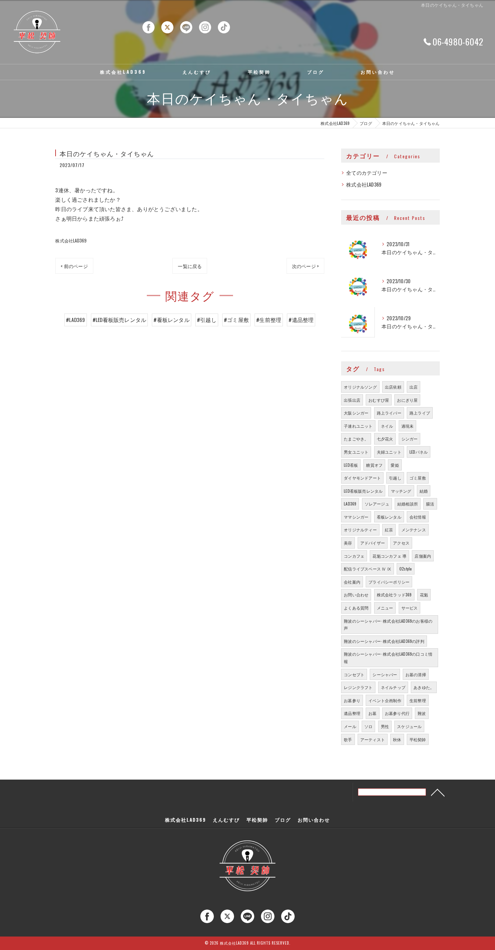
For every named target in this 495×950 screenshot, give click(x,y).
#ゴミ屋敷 (236, 319)
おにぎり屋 (407, 400)
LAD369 (350, 503)
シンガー (409, 438)
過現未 (407, 426)
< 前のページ (74, 265)
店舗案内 (423, 556)
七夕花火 (385, 438)
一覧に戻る (190, 265)
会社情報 (417, 517)
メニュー (385, 608)
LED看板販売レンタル (363, 491)
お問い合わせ (356, 594)
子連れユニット (358, 426)
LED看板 (351, 465)
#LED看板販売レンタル (119, 319)
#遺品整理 (301, 319)
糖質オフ (374, 465)
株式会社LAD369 (71, 240)
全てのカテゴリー (366, 172)
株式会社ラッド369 (394, 594)
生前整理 (417, 700)
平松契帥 (417, 739)
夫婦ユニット (389, 452)
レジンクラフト (358, 687)
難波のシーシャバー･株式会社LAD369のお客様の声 (388, 624)
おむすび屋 (378, 400)
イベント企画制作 (384, 700)
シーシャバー (384, 674)
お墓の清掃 (415, 674)
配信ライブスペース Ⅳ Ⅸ (367, 568)
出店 (413, 387)
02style (405, 568)
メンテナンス (413, 529)
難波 (422, 713)
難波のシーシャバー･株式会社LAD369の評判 (384, 641)
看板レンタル (389, 517)
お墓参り (352, 700)
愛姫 (395, 465)
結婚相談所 (407, 503)
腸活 (430, 503)
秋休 (397, 739)
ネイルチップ (393, 687)
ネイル (387, 426)
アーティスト (372, 739)
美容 (348, 543)
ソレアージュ (377, 503)
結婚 (424, 491)
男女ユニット (356, 452)
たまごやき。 (356, 438)
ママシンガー (356, 517)
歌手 (348, 739)
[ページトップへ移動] (437, 792)
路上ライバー (389, 413)
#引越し (207, 319)
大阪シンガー (356, 413)
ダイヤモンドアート (362, 478)
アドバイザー (372, 543)
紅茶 (389, 529)
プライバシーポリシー (388, 582)
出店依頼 (393, 387)
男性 (385, 726)
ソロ (368, 726)
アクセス (401, 543)
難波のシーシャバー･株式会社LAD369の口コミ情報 (388, 657)
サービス (409, 608)
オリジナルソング (360, 387)
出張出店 (352, 400)
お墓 (372, 713)
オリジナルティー (360, 529)
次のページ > (305, 265)
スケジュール (409, 726)
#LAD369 (75, 319)
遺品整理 (352, 713)
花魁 (424, 594)
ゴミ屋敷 (417, 478)
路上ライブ (419, 413)
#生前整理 (268, 319)
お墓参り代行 (397, 713)
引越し (395, 478)
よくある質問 (356, 608)
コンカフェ (354, 556)
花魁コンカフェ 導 (389, 556)
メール (350, 726)
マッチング (401, 491)
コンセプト (354, 674)
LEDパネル (418, 452)
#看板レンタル (171, 319)
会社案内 (352, 582)
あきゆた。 (424, 687)
